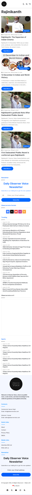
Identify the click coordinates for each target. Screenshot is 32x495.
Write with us (5, 448)
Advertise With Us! (6, 445)
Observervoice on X (7, 295)
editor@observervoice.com (12, 417)
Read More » (7, 51)
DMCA (3, 435)
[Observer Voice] (4, 4)
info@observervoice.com (12, 411)
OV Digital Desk (6, 34)
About (3, 427)
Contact (3, 430)
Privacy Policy (5, 432)
